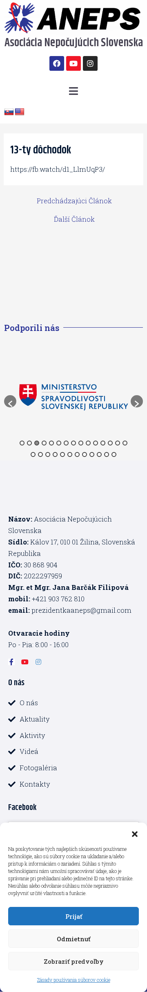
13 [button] (110, 443)
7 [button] (66, 443)
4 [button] (44, 443)
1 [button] (22, 443)
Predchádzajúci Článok (74, 201)
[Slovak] (9, 112)
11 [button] (95, 443)
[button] (135, 833)
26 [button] (106, 454)
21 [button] (69, 454)
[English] (19, 112)
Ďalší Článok (74, 219)
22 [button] (77, 454)
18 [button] (47, 454)
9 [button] (80, 443)
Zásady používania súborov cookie (73, 979)
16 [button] (33, 454)
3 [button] (36, 443)
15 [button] (124, 443)
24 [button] (91, 454)
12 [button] (102, 443)
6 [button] (58, 443)
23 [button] (84, 454)
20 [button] (62, 454)
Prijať (73, 916)
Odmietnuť (73, 939)
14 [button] (117, 443)
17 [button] (40, 454)
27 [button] (113, 454)
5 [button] (51, 443)
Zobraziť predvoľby (74, 961)
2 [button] (29, 443)
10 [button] (88, 443)
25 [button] (99, 454)
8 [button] (73, 443)
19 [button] (55, 454)
